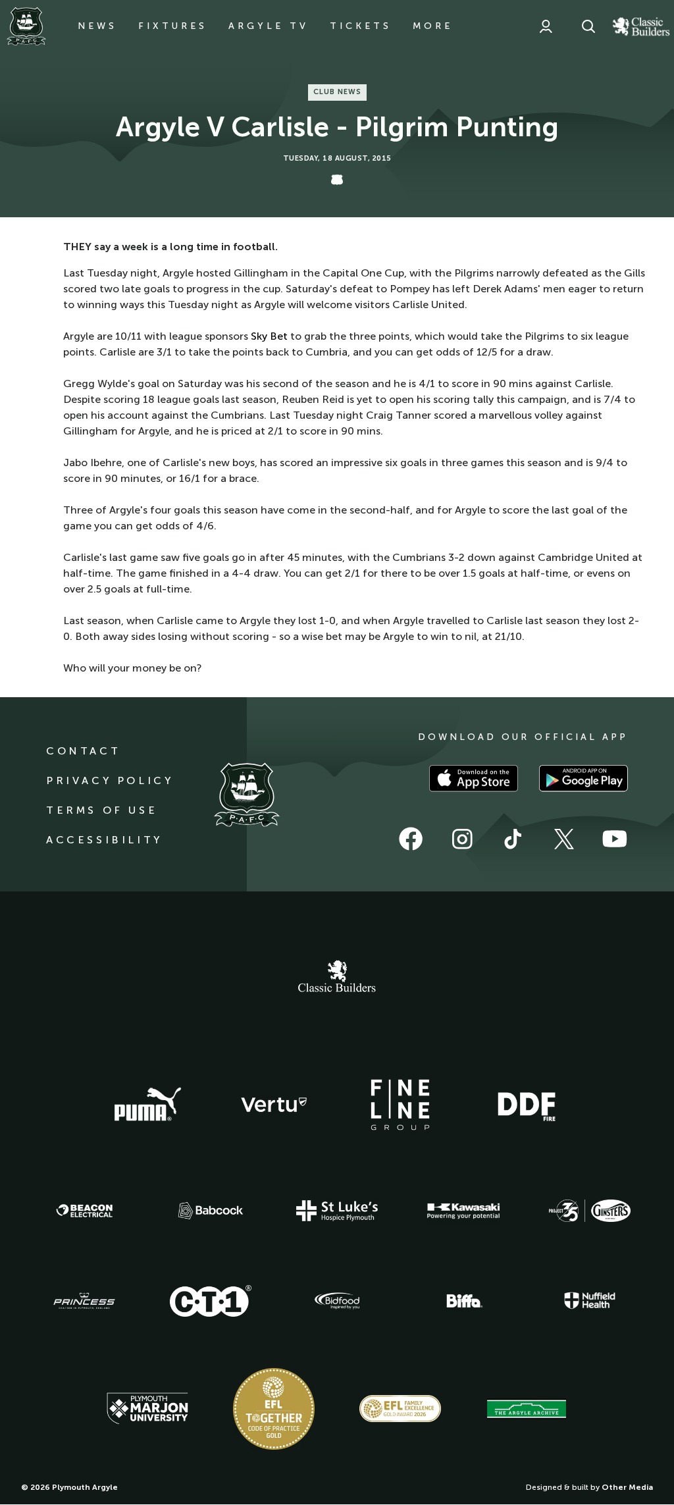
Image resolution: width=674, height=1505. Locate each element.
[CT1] (210, 1301)
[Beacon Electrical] (84, 1211)
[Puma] (147, 1105)
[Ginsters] (590, 1211)
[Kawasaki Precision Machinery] (463, 1211)
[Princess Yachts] (84, 1301)
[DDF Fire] (526, 1105)
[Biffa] (463, 1301)
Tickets (361, 26)
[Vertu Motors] (274, 1105)
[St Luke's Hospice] (337, 1210)
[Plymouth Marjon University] (147, 1408)
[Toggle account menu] (545, 26)
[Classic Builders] (337, 978)
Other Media (627, 1487)
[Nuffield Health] (590, 1300)
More (433, 26)
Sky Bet (269, 336)
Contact (83, 751)
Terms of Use (101, 810)
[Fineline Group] (400, 1105)
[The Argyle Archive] (526, 1408)
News (97, 26)
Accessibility (104, 839)
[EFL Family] (400, 1408)
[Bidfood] (337, 1301)
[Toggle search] (588, 26)
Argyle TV (268, 26)
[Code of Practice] (274, 1409)
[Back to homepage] (26, 26)
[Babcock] (210, 1210)
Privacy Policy (109, 780)
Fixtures (172, 26)
